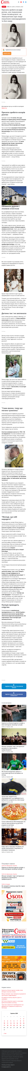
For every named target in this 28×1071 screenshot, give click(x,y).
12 (10, 1023)
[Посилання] (5, 2)
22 (20, 1025)
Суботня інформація (7, 865)
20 (14, 1025)
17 (4, 1025)
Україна (15, 865)
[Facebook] (23, 2)
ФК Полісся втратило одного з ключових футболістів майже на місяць (12, 773)
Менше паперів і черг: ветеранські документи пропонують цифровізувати (13, 748)
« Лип (4, 1033)
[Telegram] (26, 2)
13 (14, 1023)
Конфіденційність (6, 1067)
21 (17, 1025)
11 (7, 1023)
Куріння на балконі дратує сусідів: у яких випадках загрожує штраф (13, 724)
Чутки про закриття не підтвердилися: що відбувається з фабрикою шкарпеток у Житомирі (13, 798)
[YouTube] (21, 2)
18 (7, 1025)
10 (4, 1023)
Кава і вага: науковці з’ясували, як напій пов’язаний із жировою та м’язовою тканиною (13, 848)
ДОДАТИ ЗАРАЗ (7, 53)
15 (20, 1023)
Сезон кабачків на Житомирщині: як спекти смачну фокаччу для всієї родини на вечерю (13, 823)
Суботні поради (6, 884)
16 (23, 1023)
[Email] (19, 2)
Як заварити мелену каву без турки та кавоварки (13, 886)
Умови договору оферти (8, 1065)
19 (10, 1025)
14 (17, 1023)
